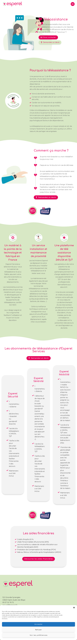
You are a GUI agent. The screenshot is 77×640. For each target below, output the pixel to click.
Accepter (38, 624)
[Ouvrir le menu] (73, 4)
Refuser (38, 630)
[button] (74, 608)
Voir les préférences (38, 635)
